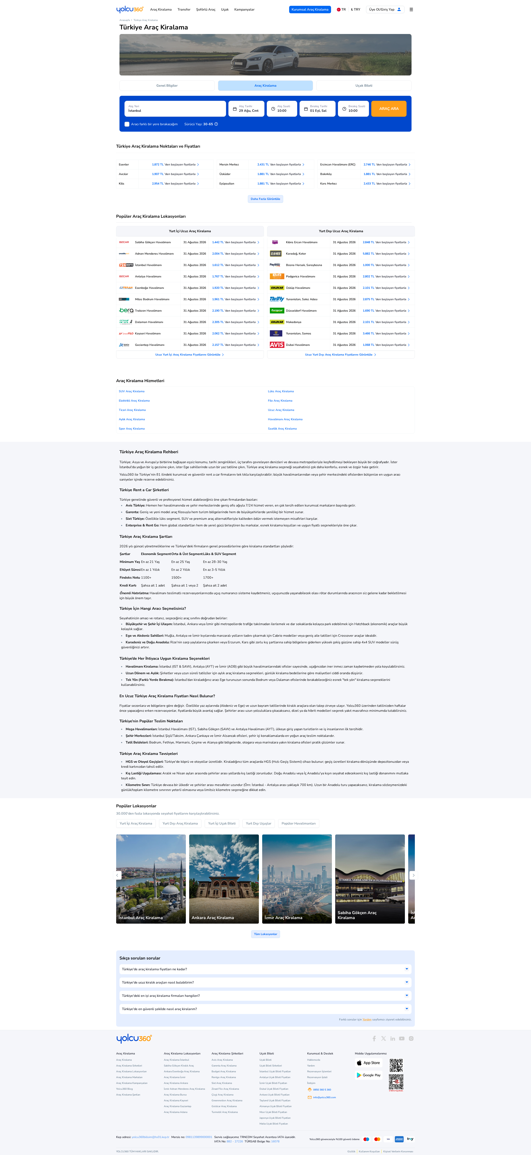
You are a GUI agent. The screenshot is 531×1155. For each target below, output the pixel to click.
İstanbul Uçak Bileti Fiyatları (275, 1071)
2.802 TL (385, 276)
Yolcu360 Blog (124, 1089)
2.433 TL (386, 184)
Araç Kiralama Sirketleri (129, 1065)
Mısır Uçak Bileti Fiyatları (273, 1112)
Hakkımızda (313, 1059)
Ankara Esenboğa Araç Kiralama (182, 1071)
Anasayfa (124, 20)
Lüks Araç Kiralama (281, 391)
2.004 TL (234, 254)
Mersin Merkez (229, 164)
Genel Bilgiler (167, 85)
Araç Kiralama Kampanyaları (131, 1083)
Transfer (184, 9)
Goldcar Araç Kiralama (224, 1106)
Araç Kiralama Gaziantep (177, 1106)
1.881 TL (279, 174)
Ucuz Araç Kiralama (281, 410)
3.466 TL (385, 333)
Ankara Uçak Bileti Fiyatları (274, 1094)
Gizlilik (351, 1151)
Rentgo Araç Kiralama (224, 1077)
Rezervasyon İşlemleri (319, 1071)
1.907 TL (174, 174)
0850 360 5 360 (322, 1089)
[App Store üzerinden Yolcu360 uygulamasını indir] (368, 1062)
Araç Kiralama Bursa (175, 1094)
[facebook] (374, 1039)
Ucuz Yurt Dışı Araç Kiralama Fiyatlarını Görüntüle (339, 355)
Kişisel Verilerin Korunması (398, 1151)
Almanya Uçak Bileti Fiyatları (275, 1106)
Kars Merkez (328, 184)
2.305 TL (234, 322)
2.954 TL (174, 184)
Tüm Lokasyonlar (265, 934)
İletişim (311, 1083)
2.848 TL (385, 242)
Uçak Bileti (364, 85)
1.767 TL (234, 276)
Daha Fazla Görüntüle (265, 199)
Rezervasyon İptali (317, 1077)
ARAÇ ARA (389, 108)
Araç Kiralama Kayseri (176, 1100)
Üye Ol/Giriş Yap (382, 9)
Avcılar (123, 174)
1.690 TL (385, 311)
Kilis (121, 184)
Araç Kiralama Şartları (128, 1094)
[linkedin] (392, 1039)
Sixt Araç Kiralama (222, 1083)
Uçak (225, 9)
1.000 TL (385, 265)
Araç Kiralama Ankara (176, 1083)
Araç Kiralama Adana (175, 1112)
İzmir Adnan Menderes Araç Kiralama (184, 1089)
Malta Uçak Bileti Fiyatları (273, 1123)
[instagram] (411, 1039)
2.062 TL (234, 333)
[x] (383, 1039)
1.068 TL (385, 345)
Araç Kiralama (161, 9)
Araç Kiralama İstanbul (176, 1059)
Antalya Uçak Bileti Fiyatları (274, 1077)
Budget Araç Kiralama (224, 1071)
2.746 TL (386, 164)
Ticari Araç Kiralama (132, 410)
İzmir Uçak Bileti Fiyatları (273, 1083)
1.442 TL (234, 242)
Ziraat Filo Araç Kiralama (225, 1089)
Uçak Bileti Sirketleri (270, 1065)
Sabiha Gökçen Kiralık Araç (179, 1065)
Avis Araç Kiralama (222, 1059)
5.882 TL (385, 254)
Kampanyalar (244, 9)
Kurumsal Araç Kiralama (310, 9)
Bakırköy (326, 174)
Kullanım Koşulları (369, 1151)
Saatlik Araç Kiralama (282, 429)
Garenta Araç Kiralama (224, 1065)
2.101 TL (385, 288)
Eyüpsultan (226, 184)
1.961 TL (234, 299)
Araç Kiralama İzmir (174, 1077)
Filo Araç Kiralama (280, 401)
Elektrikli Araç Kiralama (134, 401)
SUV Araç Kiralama (132, 391)
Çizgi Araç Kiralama (222, 1094)
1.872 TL (174, 164)
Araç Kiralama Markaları (129, 1077)
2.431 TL (279, 164)
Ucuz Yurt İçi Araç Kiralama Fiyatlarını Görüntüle (188, 355)
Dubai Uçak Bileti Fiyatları (273, 1089)
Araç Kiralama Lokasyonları (131, 1071)
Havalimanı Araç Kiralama (285, 419)
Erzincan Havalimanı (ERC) (338, 164)
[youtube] (402, 1039)
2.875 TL (385, 299)
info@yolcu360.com (324, 1097)
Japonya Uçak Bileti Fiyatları (275, 1118)
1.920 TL (234, 288)
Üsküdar (224, 174)
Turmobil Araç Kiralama (225, 1112)
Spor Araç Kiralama (132, 429)
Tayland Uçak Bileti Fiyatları (274, 1100)
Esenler (124, 164)
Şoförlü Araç (205, 9)
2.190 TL (234, 311)
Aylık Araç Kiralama (132, 419)
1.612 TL (234, 265)
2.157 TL (234, 345)
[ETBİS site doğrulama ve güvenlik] (396, 1083)
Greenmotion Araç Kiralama (227, 1100)
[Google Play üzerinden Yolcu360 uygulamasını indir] (368, 1075)
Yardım (367, 1019)
